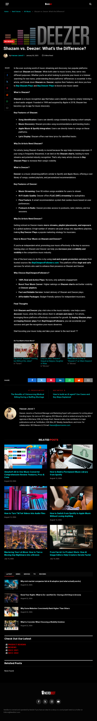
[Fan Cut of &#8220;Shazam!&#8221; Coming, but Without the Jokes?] (26, 350)
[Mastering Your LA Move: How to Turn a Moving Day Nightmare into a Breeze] (25, 537)
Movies (27, 574)
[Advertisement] (48, 21)
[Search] (90, 4)
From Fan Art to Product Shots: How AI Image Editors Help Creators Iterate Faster (70, 553)
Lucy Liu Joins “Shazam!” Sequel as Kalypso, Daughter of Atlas (52, 361)
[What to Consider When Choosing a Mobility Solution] (11, 625)
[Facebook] (7, 75)
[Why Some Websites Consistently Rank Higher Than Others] (11, 611)
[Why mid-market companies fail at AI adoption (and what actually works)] (11, 584)
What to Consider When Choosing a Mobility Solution (43, 622)
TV (34, 574)
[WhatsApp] (7, 101)
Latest (9, 574)
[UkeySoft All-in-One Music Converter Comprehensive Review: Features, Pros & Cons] (25, 457)
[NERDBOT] (48, 4)
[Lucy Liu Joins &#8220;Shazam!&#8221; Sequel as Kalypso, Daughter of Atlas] (53, 350)
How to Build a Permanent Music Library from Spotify (69, 473)
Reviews (42, 574)
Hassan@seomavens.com (60, 425)
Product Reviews (17, 644)
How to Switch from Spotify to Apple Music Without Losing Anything (70, 514)
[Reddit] (7, 95)
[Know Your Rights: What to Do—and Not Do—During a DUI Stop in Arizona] (11, 598)
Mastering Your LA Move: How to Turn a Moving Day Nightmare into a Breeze (23, 553)
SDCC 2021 (13, 650)
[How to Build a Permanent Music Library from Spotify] (71, 457)
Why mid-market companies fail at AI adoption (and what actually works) (51, 581)
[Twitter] (7, 82)
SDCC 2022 (13, 653)
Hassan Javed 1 (17, 55)
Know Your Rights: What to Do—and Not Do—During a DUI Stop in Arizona (51, 595)
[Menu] (7, 4)
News (18, 574)
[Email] (7, 108)
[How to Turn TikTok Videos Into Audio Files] (25, 498)
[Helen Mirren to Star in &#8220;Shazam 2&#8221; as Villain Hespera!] (80, 350)
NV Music (9, 41)
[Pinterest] (7, 88)
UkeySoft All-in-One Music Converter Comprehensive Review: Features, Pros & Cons (24, 475)
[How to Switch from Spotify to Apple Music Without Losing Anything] (71, 498)
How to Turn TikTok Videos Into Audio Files (24, 513)
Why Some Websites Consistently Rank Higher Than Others (45, 608)
